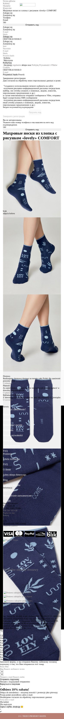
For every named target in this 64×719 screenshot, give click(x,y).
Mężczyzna (8, 60)
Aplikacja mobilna (11, 485)
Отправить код (32, 25)
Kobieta (7, 58)
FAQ (5, 451)
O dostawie (7, 383)
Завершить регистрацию (14, 116)
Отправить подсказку (9, 679)
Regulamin (8, 430)
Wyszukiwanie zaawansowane (17, 495)
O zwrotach (8, 400)
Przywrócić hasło (10, 75)
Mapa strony (9, 490)
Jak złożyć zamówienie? (14, 409)
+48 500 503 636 (10, 510)
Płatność (7, 414)
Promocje (7, 440)
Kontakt (7, 501)
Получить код (35, 112)
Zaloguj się (7, 37)
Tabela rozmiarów (11, 445)
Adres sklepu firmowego (14, 474)
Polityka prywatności (13, 435)
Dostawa (7, 419)
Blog (5, 480)
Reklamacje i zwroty (12, 425)
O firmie (7, 469)
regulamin (17, 65)
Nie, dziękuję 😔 (16, 707)
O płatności (8, 393)
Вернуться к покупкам (10, 684)
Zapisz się (4, 707)
